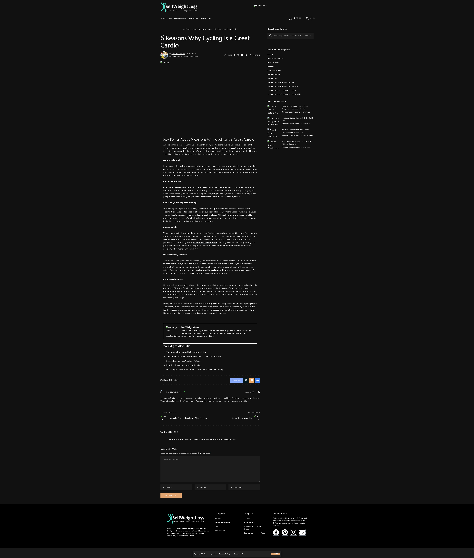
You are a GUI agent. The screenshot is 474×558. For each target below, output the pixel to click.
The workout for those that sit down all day (186, 352)
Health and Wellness (275, 58)
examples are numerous (205, 242)
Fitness (270, 55)
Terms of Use (239, 554)
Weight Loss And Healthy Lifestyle (280, 82)
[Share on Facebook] (234, 55)
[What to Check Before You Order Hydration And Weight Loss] (273, 133)
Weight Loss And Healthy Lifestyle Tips (282, 86)
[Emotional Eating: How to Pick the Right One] (273, 121)
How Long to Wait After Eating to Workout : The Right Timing (194, 369)
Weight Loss (272, 78)
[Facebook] (294, 18)
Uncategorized (273, 74)
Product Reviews (274, 70)
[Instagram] (297, 18)
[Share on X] (238, 55)
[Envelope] (302, 532)
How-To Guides (273, 62)
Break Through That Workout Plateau (183, 361)
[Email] (242, 55)
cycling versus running (235, 212)
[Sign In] (290, 18)
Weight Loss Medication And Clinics (281, 90)
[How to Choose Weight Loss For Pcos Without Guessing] (273, 144)
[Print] (246, 55)
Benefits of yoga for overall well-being (183, 365)
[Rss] (259, 392)
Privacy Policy (224, 554)
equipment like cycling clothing (211, 270)
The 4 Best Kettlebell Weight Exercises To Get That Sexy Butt (194, 356)
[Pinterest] (300, 18)
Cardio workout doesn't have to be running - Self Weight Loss (207, 439)
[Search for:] (287, 36)
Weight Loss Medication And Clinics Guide (284, 94)
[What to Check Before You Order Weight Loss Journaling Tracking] (273, 109)
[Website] (253, 392)
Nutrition (270, 66)
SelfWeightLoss (178, 54)
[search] (307, 18)
